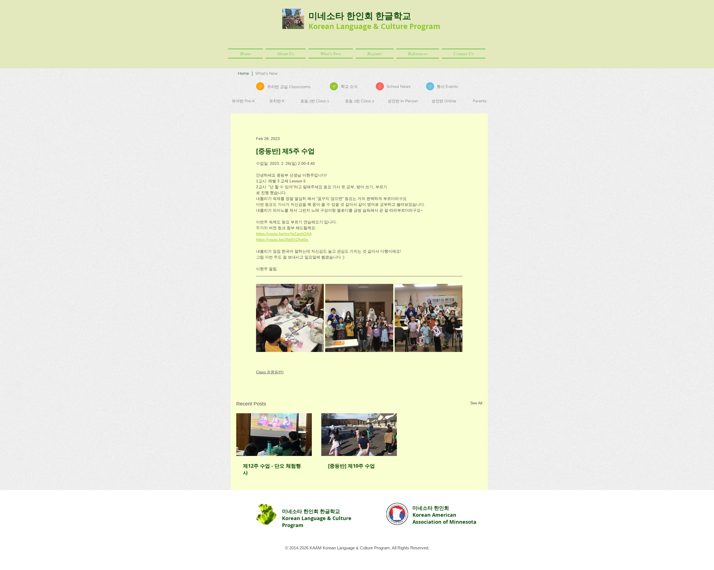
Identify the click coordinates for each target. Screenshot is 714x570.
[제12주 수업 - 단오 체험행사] (274, 434)
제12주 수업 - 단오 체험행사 (272, 469)
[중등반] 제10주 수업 (351, 465)
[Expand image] (290, 318)
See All (476, 403)
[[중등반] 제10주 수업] (359, 434)
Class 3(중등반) (270, 372)
